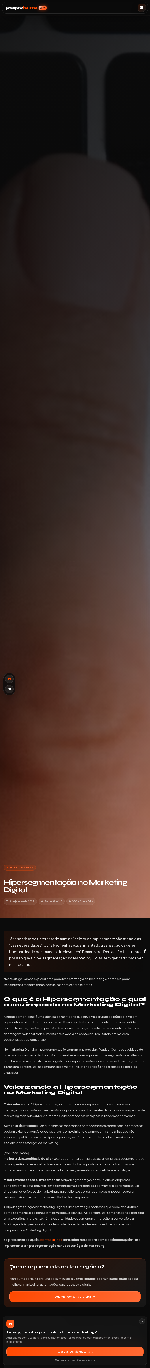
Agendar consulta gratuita (73, 1296)
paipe (26, 7)
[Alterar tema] (9, 679)
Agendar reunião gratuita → (75, 1351)
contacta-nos (51, 1240)
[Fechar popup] (142, 1321)
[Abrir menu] (142, 8)
